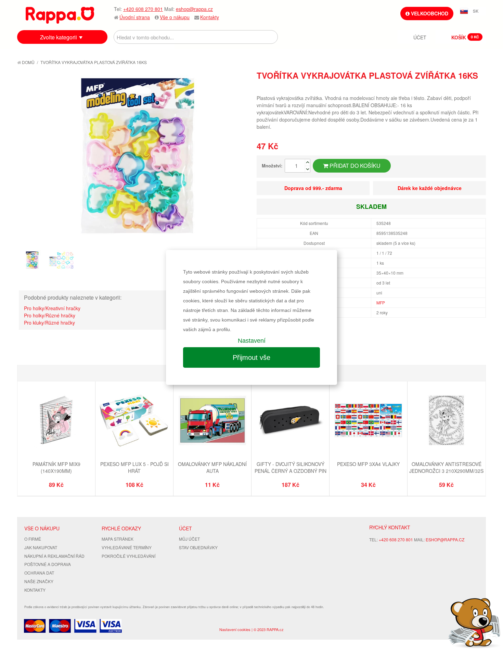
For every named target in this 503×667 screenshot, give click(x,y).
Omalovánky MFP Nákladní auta (212, 467)
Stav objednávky (198, 547)
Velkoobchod (429, 13)
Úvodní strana (134, 17)
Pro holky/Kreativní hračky (52, 308)
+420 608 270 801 (143, 8)
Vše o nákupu (175, 17)
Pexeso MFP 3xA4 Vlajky (368, 464)
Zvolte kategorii (58, 37)
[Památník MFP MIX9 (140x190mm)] (56, 421)
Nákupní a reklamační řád (54, 556)
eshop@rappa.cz (194, 8)
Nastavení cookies (234, 629)
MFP (380, 302)
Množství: (272, 165)
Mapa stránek (117, 539)
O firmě (32, 539)
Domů (28, 62)
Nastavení (252, 340)
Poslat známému (451, 87)
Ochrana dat (39, 573)
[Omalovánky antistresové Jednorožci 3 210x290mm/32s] (446, 421)
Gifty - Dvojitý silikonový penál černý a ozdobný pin (290, 467)
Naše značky (38, 581)
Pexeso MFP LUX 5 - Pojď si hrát (134, 467)
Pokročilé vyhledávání (128, 556)
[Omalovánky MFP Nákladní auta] (212, 421)
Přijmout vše (251, 357)
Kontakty (209, 17)
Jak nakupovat (40, 547)
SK (476, 11)
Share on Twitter (479, 87)
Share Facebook (465, 87)
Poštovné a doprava (47, 564)
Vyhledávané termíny (127, 547)
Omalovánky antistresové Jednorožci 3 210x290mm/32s (446, 467)
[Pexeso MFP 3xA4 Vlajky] (368, 421)
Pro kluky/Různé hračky (49, 322)
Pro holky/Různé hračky (49, 315)
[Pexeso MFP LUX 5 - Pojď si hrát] (134, 421)
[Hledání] (271, 37)
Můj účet (189, 539)
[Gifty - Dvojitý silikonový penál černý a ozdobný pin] (290, 421)
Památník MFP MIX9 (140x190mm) (56, 467)
